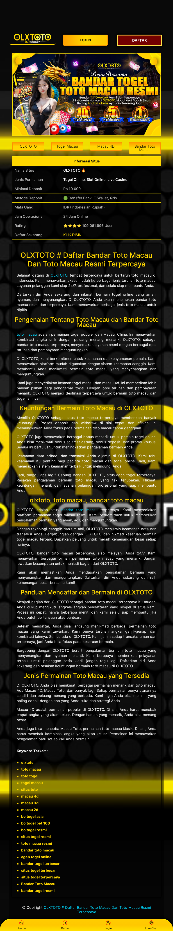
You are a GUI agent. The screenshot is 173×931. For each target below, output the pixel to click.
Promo (22, 928)
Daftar (65, 928)
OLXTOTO (59, 275)
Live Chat (151, 928)
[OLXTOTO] (32, 38)
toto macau (27, 334)
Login (108, 928)
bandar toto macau (79, 510)
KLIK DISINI (72, 235)
